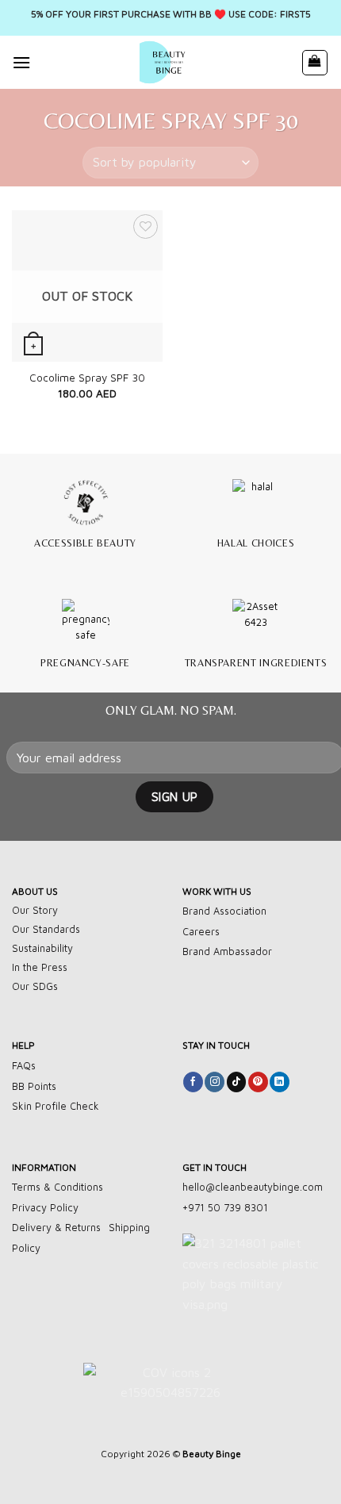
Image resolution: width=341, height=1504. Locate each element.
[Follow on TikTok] (237, 1082)
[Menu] (21, 62)
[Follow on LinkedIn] (279, 1082)
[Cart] (315, 62)
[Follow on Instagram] (214, 1082)
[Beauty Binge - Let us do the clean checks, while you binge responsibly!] (166, 62)
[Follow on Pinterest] (258, 1082)
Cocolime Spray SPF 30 (87, 377)
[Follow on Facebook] (193, 1082)
